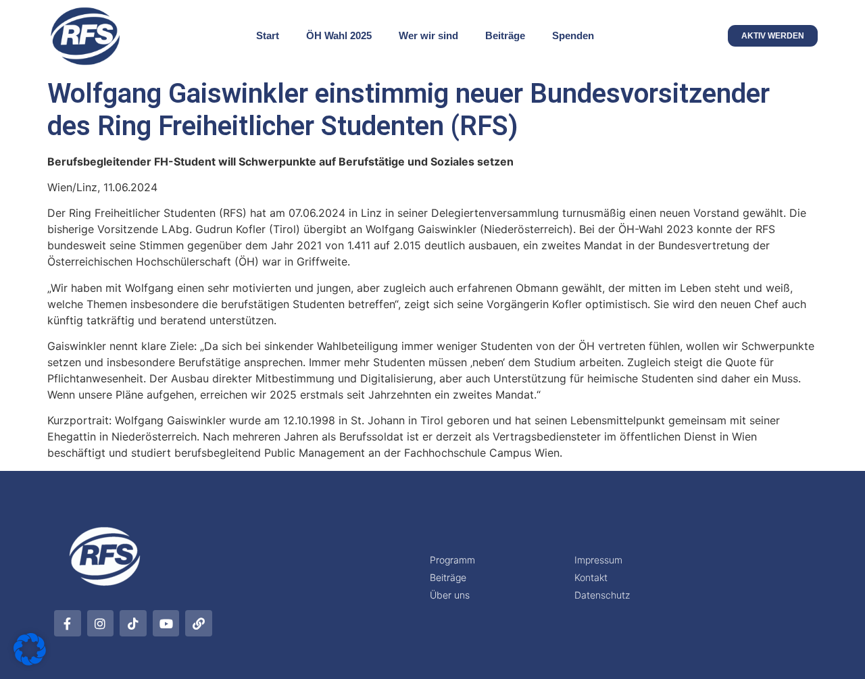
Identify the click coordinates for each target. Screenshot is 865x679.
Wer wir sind (428, 35)
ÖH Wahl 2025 (339, 35)
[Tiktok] (133, 623)
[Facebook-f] (67, 623)
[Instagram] (100, 623)
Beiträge (505, 35)
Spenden (573, 35)
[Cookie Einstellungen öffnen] (30, 661)
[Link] (198, 623)
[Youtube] (166, 623)
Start (267, 35)
